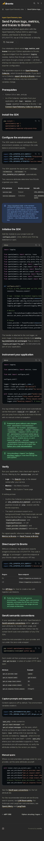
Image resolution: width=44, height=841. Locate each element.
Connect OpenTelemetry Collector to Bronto (23, 107)
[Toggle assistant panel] (38, 3)
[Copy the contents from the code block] (35, 121)
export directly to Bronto (25, 76)
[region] (22, 193)
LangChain (21, 806)
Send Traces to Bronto (29, 536)
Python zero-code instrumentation (19, 446)
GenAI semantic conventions (13, 623)
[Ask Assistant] (39, 121)
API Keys (9, 589)
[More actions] (41, 3)
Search (18, 479)
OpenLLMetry (7, 806)
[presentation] (22, 124)
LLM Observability (25, 801)
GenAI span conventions (18, 790)
